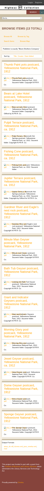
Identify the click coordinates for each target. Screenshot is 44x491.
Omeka (20, 482)
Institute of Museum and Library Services (21, 466)
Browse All (8, 36)
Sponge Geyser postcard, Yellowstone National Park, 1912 (21, 418)
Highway (11, 8)
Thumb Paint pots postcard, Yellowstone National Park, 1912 (22, 68)
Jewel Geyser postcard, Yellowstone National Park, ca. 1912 (21, 362)
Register (38, 2)
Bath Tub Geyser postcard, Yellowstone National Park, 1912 (21, 272)
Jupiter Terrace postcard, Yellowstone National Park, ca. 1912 (21, 181)
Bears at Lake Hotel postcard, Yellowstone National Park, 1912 (18, 97)
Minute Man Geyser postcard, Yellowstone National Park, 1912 (18, 243)
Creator (21, 56)
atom (6, 446)
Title (15, 56)
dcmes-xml (18, 446)
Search (33, 12)
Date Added (29, 56)
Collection (31, 8)
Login (30, 2)
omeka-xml (32, 446)
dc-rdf (11, 446)
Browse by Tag (23, 36)
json (25, 446)
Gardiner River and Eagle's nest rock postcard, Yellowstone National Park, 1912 (21, 212)
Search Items (9, 41)
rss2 (5, 449)
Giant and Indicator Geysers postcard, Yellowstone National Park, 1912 (21, 302)
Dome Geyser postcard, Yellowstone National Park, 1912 (21, 389)
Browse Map (25, 41)
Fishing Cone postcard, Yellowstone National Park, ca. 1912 (21, 155)
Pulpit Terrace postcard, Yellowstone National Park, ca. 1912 (21, 126)
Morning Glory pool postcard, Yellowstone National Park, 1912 (18, 333)
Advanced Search (42, 12)
